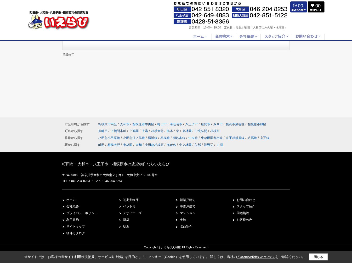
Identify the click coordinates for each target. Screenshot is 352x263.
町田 (101, 145)
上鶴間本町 (119, 131)
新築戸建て (187, 200)
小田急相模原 (154, 145)
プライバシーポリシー (81, 213)
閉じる (318, 257)
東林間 (187, 131)
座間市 (205, 124)
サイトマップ (75, 226)
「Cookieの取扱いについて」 (256, 257)
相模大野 (158, 131)
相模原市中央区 (143, 124)
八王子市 (191, 124)
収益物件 (186, 226)
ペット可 (129, 206)
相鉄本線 (179, 138)
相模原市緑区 (257, 124)
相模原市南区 (107, 124)
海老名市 (176, 124)
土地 (183, 220)
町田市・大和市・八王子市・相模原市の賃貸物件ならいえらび (116, 164)
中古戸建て (187, 206)
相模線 (165, 138)
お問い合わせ (246, 200)
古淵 (219, 145)
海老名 (171, 145)
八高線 (253, 138)
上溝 (145, 131)
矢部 (198, 145)
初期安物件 (131, 200)
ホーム (71, 200)
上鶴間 (134, 131)
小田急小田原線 (109, 138)
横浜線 (153, 138)
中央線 (193, 138)
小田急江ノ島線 (134, 138)
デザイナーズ (132, 213)
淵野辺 (208, 145)
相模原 (215, 131)
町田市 (162, 124)
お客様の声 (244, 220)
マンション (187, 213)
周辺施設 (243, 213)
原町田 (103, 131)
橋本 (170, 131)
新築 (126, 220)
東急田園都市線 (212, 138)
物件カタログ (75, 233)
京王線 (264, 138)
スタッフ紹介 (246, 206)
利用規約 (72, 220)
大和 (139, 145)
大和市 (124, 124)
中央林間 (201, 131)
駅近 (126, 226)
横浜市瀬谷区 (235, 124)
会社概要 (72, 206)
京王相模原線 (235, 138)
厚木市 (218, 124)
